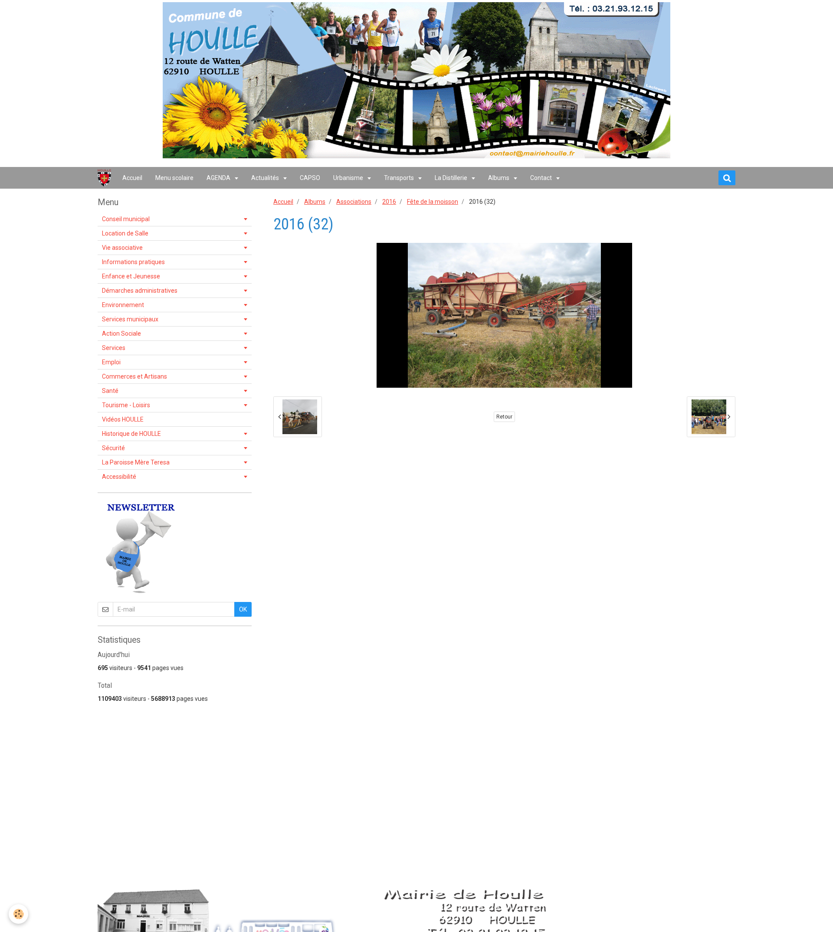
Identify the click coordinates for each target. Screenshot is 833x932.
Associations (353, 201)
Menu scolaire (174, 177)
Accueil (132, 177)
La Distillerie (452, 177)
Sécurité (113, 448)
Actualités (265, 177)
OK (243, 609)
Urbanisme (348, 177)
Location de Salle (125, 233)
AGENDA (219, 177)
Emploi (111, 362)
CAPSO (310, 177)
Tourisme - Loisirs (126, 405)
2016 (389, 201)
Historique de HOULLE (131, 433)
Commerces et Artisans (134, 376)
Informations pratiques (133, 261)
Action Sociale (121, 333)
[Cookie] (18, 914)
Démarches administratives (139, 290)
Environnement (123, 304)
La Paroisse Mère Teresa (136, 462)
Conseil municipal (126, 219)
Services (113, 347)
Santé (110, 390)
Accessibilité (119, 476)
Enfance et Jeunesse (131, 276)
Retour (504, 417)
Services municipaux (130, 319)
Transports (399, 177)
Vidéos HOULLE (123, 419)
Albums (499, 177)
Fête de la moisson (432, 201)
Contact (541, 177)
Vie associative (122, 247)
